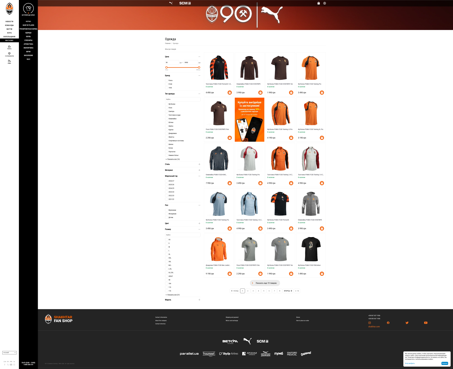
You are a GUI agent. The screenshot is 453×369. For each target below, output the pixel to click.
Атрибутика (28, 44)
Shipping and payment (232, 317)
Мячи (28, 52)
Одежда (28, 33)
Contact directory (160, 324)
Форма (28, 21)
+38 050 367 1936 (374, 319)
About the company (161, 320)
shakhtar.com (374, 326)
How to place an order (302, 320)
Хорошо (444, 363)
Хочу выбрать (410, 363)
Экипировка (28, 48)
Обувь (28, 36)
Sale (28, 59)
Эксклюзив (28, 55)
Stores (298, 317)
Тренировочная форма (28, 29)
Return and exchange (232, 320)
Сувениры (28, 40)
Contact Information (161, 317)
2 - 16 (297, 291)
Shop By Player (28, 25)
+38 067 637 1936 (374, 315)
